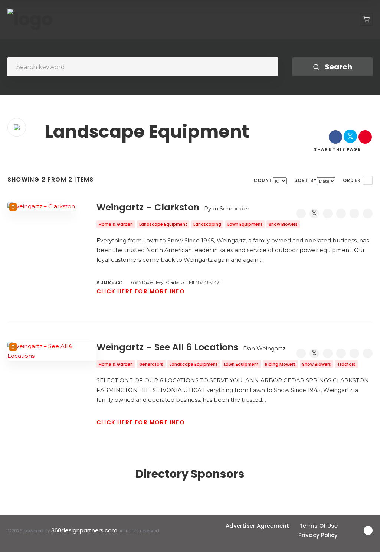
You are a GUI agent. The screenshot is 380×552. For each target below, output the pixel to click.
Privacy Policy (318, 535)
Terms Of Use (318, 526)
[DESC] (368, 180)
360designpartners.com (84, 530)
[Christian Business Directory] (30, 19)
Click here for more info (140, 291)
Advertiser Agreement (257, 526)
